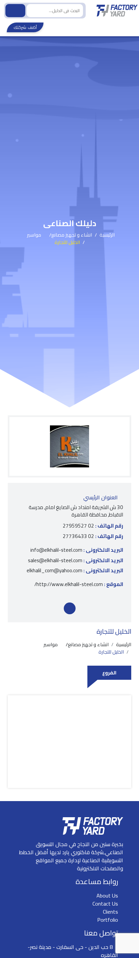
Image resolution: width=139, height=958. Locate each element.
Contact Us (105, 904)
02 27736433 (93, 536)
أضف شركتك (25, 27)
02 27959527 (93, 526)
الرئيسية (107, 235)
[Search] (15, 10)
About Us (107, 895)
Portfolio (107, 920)
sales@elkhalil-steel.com (75, 561)
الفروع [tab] (109, 672)
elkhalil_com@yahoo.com (75, 571)
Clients (110, 912)
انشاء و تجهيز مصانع (71, 235)
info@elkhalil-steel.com (76, 550)
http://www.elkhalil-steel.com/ (78, 584)
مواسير (34, 235)
